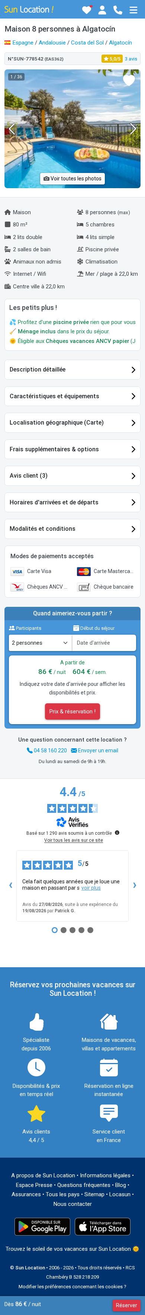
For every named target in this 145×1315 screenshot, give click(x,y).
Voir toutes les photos (75, 178)
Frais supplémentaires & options (54, 449)
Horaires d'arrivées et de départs (54, 502)
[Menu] (133, 10)
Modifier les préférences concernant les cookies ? (72, 1286)
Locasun (119, 1194)
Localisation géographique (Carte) (57, 422)
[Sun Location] (29, 9)
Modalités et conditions (42, 528)
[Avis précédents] (10, 886)
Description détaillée (37, 369)
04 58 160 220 (50, 750)
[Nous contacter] (118, 10)
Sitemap (94, 1194)
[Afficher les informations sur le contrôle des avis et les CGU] (117, 832)
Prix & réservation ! (72, 711)
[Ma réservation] (102, 10)
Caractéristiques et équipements (54, 396)
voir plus (91, 888)
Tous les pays (63, 1194)
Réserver (126, 1305)
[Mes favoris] (87, 10)
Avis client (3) (29, 475)
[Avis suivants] (134, 886)
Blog (120, 1185)
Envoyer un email (97, 750)
